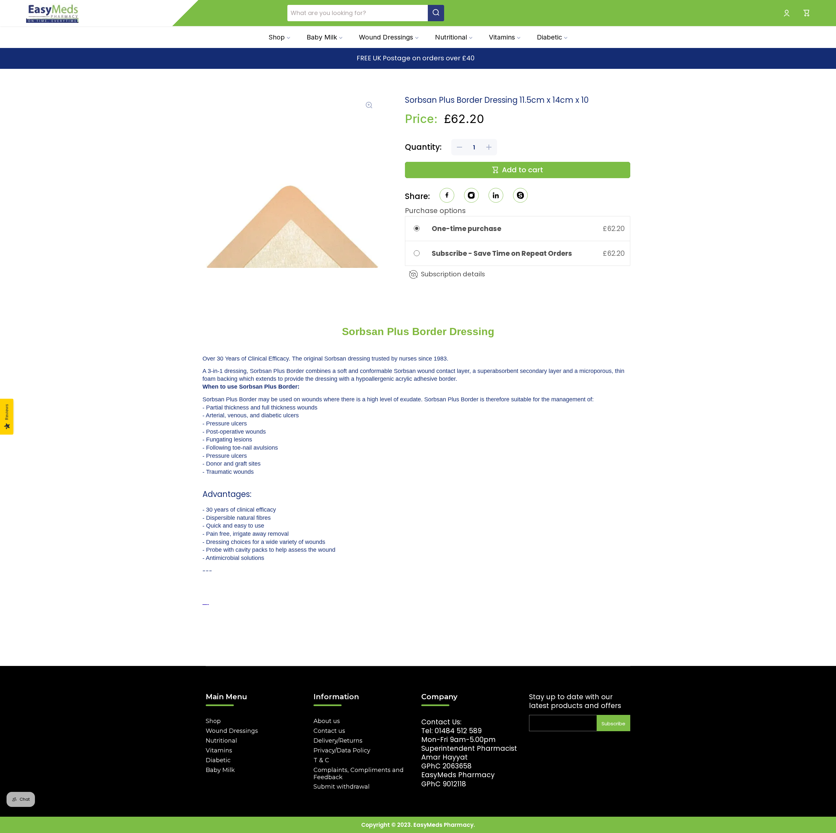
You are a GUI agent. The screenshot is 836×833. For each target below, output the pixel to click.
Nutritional (221, 740)
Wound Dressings (232, 730)
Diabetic (218, 760)
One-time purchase (466, 228)
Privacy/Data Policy (342, 750)
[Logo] (52, 13)
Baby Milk (220, 770)
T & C (321, 760)
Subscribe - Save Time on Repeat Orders (502, 253)
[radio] (421, 228)
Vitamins (219, 750)
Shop (213, 721)
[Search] (436, 13)
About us (327, 721)
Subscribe (613, 723)
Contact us (329, 730)
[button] (806, 13)
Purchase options (435, 210)
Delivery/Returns (338, 740)
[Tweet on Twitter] (496, 196)
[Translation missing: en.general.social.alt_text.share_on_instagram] (471, 196)
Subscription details (453, 274)
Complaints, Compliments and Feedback (359, 773)
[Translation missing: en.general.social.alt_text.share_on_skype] (520, 196)
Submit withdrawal (342, 786)
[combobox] (365, 13)
